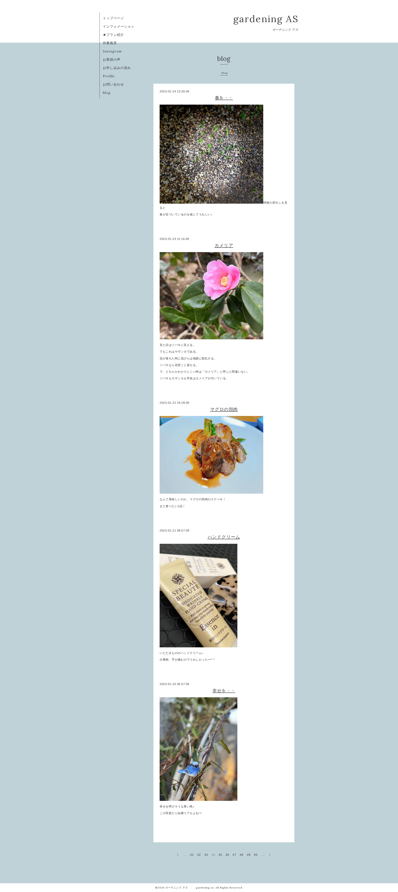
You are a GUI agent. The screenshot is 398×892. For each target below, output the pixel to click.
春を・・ (224, 97)
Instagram (112, 51)
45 (220, 854)
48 (241, 854)
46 (227, 854)
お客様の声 (111, 59)
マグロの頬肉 (224, 409)
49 (249, 854)
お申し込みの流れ (117, 68)
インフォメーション (119, 26)
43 (206, 854)
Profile (109, 76)
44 (213, 854)
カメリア (224, 245)
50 (256, 854)
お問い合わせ (113, 84)
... (184, 854)
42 (199, 854)
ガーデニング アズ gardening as (189, 887)
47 (234, 854)
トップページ (113, 18)
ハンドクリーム (224, 537)
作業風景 (110, 43)
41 (192, 854)
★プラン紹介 (113, 35)
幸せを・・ (223, 690)
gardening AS (265, 19)
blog (106, 93)
